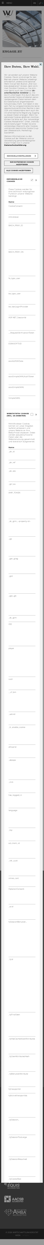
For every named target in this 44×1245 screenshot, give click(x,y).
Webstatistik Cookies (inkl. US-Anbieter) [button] (18, 415)
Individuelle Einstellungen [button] (19, 156)
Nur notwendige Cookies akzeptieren (22, 163)
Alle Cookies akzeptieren (18, 170)
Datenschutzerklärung (15, 145)
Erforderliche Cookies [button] (14, 180)
